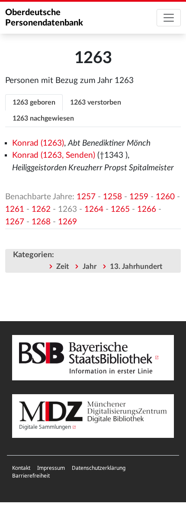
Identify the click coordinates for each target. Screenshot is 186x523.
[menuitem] (21, 468)
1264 (93, 209)
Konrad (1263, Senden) (53, 155)
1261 (14, 209)
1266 (146, 209)
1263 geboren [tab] (34, 102)
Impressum (51, 468)
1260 (165, 197)
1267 (14, 222)
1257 (86, 197)
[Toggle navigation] (169, 17)
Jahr (89, 266)
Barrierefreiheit (31, 475)
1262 (41, 209)
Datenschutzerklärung (98, 468)
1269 (67, 222)
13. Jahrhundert (136, 266)
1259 (138, 197)
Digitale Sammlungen (45, 427)
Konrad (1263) (38, 143)
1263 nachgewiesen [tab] (43, 118)
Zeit (62, 266)
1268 (41, 222)
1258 (112, 197)
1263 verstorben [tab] (95, 102)
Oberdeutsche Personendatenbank (44, 17)
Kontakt (21, 468)
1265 (120, 209)
